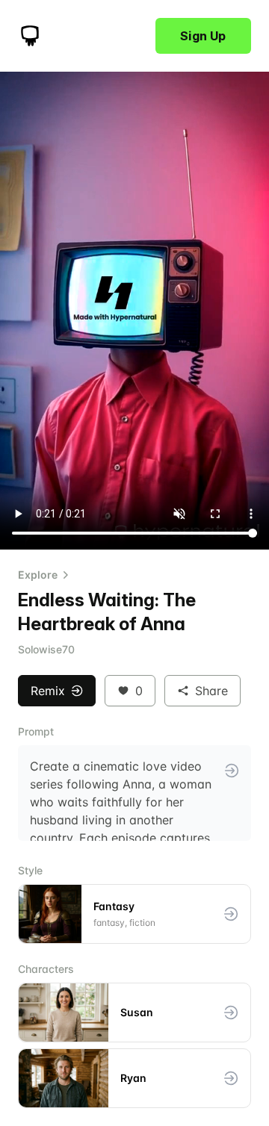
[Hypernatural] (30, 36)
